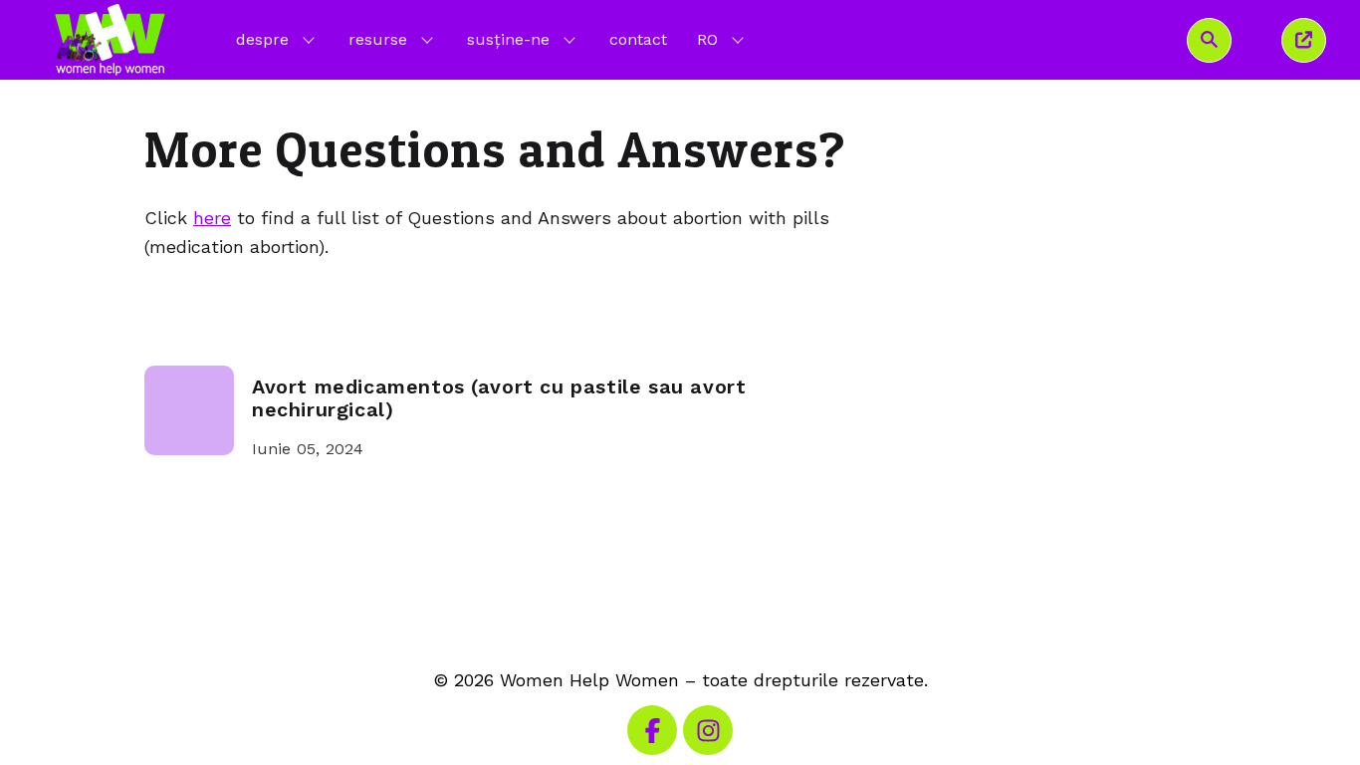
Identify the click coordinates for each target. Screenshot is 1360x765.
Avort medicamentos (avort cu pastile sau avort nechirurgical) (499, 399)
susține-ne (508, 39)
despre (262, 39)
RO (722, 39)
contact (638, 39)
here (212, 217)
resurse (377, 39)
